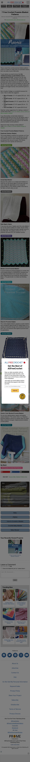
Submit (15, 390)
